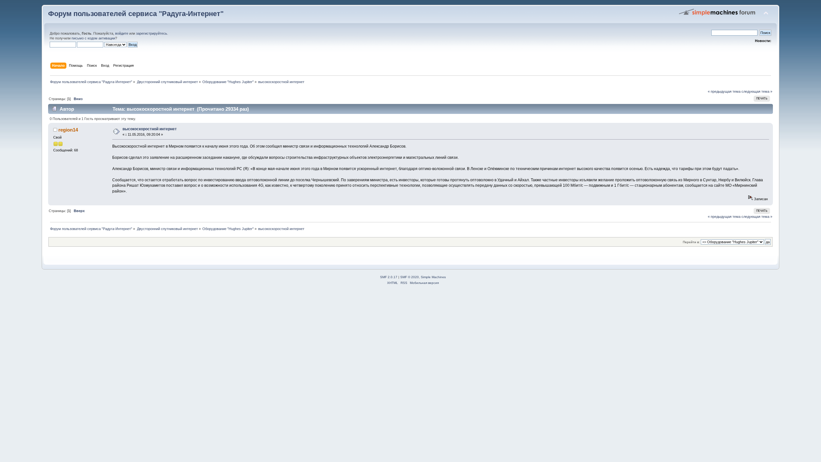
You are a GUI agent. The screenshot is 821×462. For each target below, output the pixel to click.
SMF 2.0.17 (388, 277)
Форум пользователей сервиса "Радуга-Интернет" (136, 14)
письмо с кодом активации (93, 38)
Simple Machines (433, 277)
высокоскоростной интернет (150, 129)
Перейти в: (691, 242)
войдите (121, 33)
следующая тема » (756, 91)
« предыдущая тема (724, 91)
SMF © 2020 (409, 277)
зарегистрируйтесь (151, 33)
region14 (68, 130)
